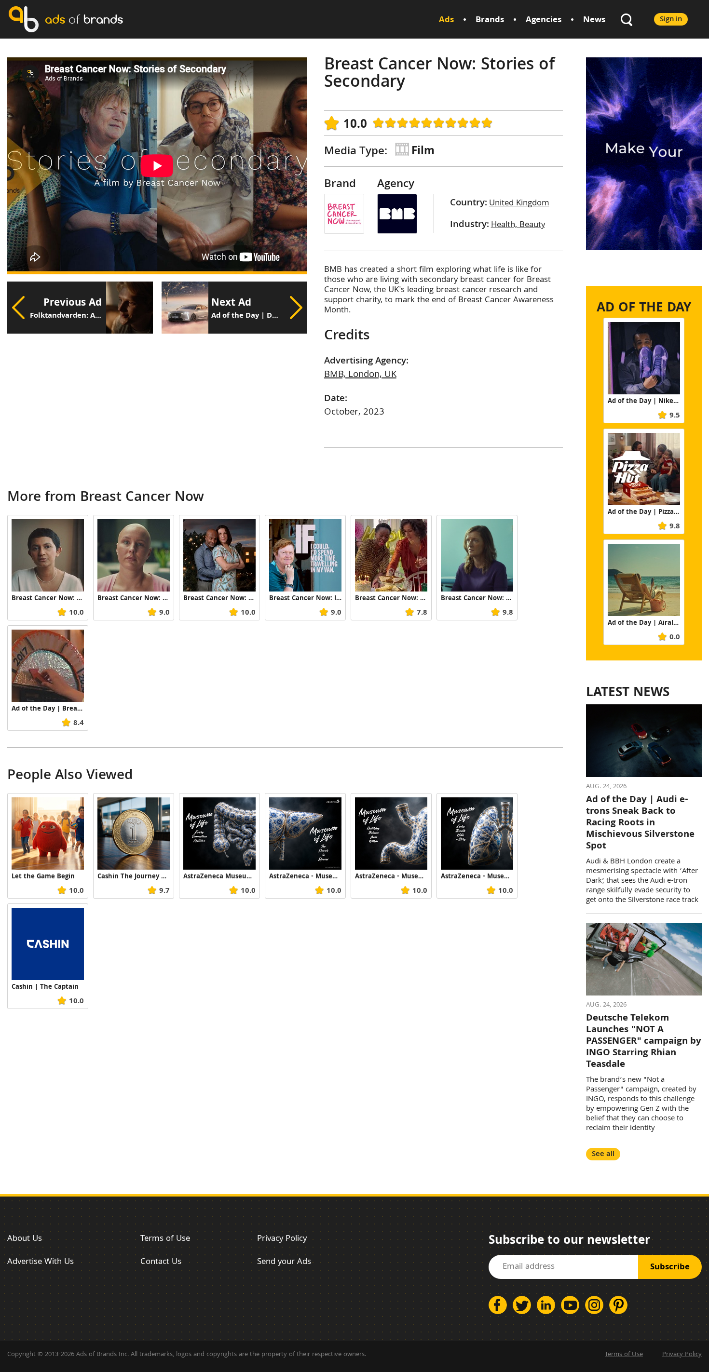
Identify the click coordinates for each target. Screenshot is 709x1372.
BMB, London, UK (360, 375)
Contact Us (160, 1262)
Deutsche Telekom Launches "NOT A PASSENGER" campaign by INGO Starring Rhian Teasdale (643, 1042)
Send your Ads (284, 1262)
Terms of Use (165, 1239)
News (594, 20)
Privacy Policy (282, 1239)
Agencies (543, 20)
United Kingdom (519, 204)
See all (603, 1154)
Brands (490, 20)
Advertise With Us (40, 1262)
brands (84, 19)
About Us (24, 1239)
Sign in (671, 19)
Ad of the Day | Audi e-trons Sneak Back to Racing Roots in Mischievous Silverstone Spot (640, 823)
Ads (446, 20)
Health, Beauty (518, 225)
